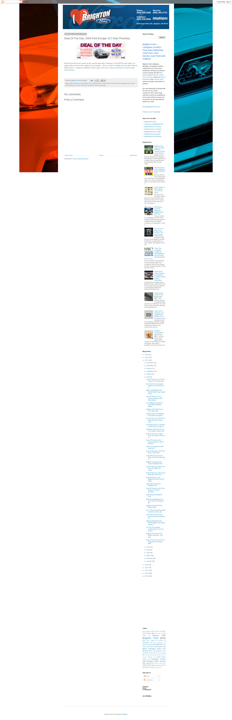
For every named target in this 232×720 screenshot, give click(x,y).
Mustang (163, 661)
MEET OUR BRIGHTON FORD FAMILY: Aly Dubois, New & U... (155, 522)
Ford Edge (155, 644)
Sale (79, 85)
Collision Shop (158, 79)
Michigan (150, 661)
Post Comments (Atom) (80, 159)
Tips (164, 665)
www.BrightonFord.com (151, 107)
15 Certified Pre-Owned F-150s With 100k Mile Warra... (154, 404)
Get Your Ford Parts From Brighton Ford (158, 230)
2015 (147, 567)
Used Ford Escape (100, 85)
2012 (147, 576)
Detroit (161, 640)
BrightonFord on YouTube (152, 127)
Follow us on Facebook (151, 112)
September (150, 371)
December (150, 363)
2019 (147, 355)
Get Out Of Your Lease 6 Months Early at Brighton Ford (159, 170)
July (147, 377)
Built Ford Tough (148, 640)
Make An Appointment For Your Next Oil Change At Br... (155, 501)
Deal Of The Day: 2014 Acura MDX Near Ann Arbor (155, 473)
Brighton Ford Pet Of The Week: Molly (154, 506)
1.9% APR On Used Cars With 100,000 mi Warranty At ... (155, 457)
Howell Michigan (147, 657)
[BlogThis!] (97, 80)
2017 (147, 360)
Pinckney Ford (73, 85)
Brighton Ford (88, 83)
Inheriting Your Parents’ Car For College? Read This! (155, 430)
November (150, 365)
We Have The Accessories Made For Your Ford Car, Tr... (155, 385)
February (149, 558)
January (149, 561)
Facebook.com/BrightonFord (153, 124)
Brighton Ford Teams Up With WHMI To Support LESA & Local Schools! (159, 149)
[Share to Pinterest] (104, 80)
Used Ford (91, 85)
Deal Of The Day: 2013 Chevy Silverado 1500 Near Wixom (154, 398)
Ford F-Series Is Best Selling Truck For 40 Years (159, 190)
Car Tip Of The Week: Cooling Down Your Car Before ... (155, 529)
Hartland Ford (126, 83)
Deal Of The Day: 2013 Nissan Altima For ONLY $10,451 (155, 442)
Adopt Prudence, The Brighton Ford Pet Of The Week (155, 479)
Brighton (155, 635)
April (148, 553)
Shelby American (155, 665)
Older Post (133, 155)
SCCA (161, 663)
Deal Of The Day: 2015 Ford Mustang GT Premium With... (155, 541)
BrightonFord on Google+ (152, 134)
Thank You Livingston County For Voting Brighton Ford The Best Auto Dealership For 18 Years (154, 253)
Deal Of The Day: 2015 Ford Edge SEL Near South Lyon (155, 420)
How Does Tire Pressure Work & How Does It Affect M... (155, 516)
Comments (149, 680)
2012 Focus (155, 631)
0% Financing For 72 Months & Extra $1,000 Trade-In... (155, 425)
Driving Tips (146, 644)
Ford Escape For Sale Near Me (101, 83)
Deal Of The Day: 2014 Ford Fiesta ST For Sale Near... (155, 380)
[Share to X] (100, 80)
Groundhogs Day (149, 655)
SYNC (145, 665)
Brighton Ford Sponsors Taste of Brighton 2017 (154, 463)
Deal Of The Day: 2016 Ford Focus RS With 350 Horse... (155, 468)
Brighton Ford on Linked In (153, 129)
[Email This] (95, 80)
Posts (147, 676)
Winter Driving (149, 667)
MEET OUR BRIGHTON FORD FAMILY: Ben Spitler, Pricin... (156, 392)
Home (101, 155)
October (149, 368)
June (148, 547)
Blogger (124, 714)
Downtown (146, 642)
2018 (147, 357)
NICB (155, 663)
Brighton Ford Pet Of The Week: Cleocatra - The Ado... (154, 535)
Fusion (151, 653)
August (148, 374)
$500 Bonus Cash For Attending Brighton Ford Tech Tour (158, 210)
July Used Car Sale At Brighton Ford (153, 484)
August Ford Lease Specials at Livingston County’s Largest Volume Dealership (159, 276)
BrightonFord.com (150, 122)
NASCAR (148, 663)
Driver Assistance (158, 642)
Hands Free (160, 655)
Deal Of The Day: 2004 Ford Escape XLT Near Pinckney (155, 490)
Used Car (84, 85)
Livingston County (158, 659)
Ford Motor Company (154, 648)
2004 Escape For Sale (76, 83)
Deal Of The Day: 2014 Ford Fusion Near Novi (155, 452)
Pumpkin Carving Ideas (158, 331)
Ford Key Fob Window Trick (158, 294)
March (148, 555)
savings (157, 667)
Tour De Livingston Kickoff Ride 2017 (154, 447)
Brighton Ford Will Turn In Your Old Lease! (154, 410)
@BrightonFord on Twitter (152, 132)
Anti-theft (157, 633)
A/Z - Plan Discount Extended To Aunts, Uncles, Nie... (155, 511)
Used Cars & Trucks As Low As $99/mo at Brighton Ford (159, 313)
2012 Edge (146, 631)
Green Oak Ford (116, 83)
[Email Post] (91, 80)
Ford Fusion (154, 646)
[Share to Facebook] (102, 80)
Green (164, 653)
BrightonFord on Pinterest (152, 136)
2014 (147, 570)
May (148, 550)
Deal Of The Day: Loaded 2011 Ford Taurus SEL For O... (155, 435)
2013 (147, 573)
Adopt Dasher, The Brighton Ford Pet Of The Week (155, 414)
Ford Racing (156, 651)
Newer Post (68, 155)
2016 (147, 565)
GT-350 (157, 653)
